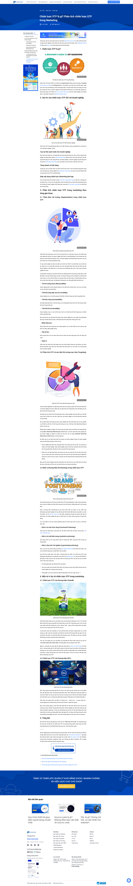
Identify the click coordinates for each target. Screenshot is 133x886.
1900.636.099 (32, 839)
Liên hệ (73, 840)
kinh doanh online (74, 737)
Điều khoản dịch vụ (58, 883)
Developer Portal (94, 843)
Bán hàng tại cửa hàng (59, 840)
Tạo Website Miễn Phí (113, 1)
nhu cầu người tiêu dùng (62, 91)
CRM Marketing (57, 845)
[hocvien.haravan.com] (18, 2)
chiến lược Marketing (60, 157)
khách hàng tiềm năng (60, 94)
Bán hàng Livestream (58, 838)
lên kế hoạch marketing (74, 184)
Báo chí (92, 836)
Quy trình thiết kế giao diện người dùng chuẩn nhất (39, 820)
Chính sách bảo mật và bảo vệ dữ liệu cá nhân (39, 883)
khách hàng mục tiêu (70, 41)
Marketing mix (70, 556)
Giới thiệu (74, 834)
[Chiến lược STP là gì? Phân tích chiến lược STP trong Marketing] (40, 808)
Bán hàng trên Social (58, 836)
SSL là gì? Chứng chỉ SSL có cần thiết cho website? (91, 820)
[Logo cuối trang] (31, 832)
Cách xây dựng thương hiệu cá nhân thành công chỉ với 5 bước (57, 758)
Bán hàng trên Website (59, 834)
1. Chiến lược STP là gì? (29, 36)
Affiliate (92, 840)
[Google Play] (37, 851)
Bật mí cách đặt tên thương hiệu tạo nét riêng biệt (54, 761)
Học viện (74, 836)
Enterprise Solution (58, 849)
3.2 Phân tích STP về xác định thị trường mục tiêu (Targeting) (32, 61)
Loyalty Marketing (58, 847)
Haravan (49, 45)
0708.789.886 (75, 866)
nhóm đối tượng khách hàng (67, 180)
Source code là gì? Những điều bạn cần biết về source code (66, 820)
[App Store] (30, 851)
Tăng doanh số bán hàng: (31, 45)
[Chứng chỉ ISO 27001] (33, 869)
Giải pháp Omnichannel (75, 734)
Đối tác (91, 834)
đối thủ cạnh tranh (54, 514)
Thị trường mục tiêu (45, 85)
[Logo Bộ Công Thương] (101, 883)
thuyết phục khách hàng (51, 161)
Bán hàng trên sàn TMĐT (59, 843)
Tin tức (73, 838)
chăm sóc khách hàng (76, 646)
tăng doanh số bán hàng (64, 171)
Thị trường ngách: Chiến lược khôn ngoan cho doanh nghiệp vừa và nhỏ (59, 764)
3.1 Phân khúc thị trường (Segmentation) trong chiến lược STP (31, 56)
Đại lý (91, 838)
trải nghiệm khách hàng (67, 548)
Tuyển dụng (75, 843)
